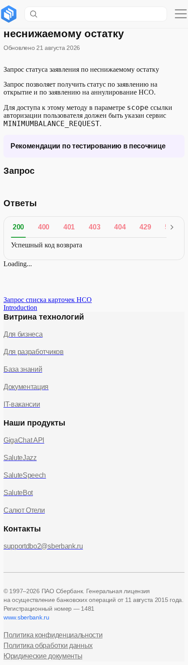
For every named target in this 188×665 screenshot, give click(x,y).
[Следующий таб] (172, 227)
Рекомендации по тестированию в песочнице (87, 146)
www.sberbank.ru (26, 617)
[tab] (18, 227)
